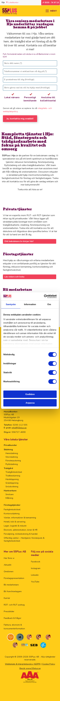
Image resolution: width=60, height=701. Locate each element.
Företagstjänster (18, 254)
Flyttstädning (12, 464)
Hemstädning (12, 453)
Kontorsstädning (12, 513)
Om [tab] (49, 304)
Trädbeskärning (13, 475)
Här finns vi (9, 558)
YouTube (35, 581)
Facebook (35, 561)
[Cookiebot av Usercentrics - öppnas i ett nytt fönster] (44, 296)
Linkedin (35, 574)
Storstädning (12, 456)
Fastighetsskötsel (12, 509)
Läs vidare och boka (14, 276)
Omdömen (8, 571)
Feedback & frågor (12, 618)
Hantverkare (10, 490)
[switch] (52, 363)
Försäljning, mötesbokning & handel (21, 533)
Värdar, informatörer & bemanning (20, 517)
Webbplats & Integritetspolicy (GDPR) (22, 664)
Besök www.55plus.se (30, 668)
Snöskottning (12, 486)
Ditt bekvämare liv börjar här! (19, 241)
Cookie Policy (48, 664)
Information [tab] (30, 304)
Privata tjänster (17, 209)
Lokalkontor (13, 2)
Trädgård (8, 468)
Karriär (7, 598)
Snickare (10, 494)
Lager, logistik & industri (15, 525)
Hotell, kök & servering (14, 521)
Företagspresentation (14, 578)
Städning (8, 449)
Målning (9, 498)
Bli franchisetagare (13, 591)
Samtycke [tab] (11, 304)
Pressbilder (9, 611)
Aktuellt (7, 564)
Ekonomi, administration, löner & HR (20, 529)
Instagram (35, 568)
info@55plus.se (19, 427)
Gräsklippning (12, 482)
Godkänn (30, 394)
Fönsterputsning (13, 460)
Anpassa (30, 403)
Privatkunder (10, 445)
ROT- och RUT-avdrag (14, 604)
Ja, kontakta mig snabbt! (20, 118)
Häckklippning (12, 479)
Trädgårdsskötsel (14, 472)
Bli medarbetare (17, 289)
